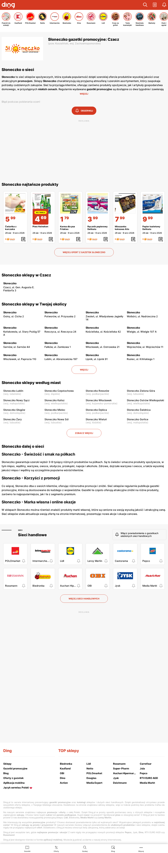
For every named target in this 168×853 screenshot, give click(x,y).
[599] (15, 203)
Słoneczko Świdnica (139, 409)
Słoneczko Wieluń (96, 419)
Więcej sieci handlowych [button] (84, 598)
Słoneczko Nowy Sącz (16, 400)
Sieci (20, 530)
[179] (70, 203)
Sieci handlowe (32, 535)
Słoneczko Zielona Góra (141, 390)
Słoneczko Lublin (13, 390)
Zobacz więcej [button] (84, 433)
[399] (97, 203)
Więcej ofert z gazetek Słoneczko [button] (84, 252)
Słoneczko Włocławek (99, 400)
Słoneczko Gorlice (137, 419)
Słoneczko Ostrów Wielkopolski (145, 400)
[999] (152, 203)
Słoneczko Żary (12, 419)
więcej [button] (84, 369)
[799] (125, 203)
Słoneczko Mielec (54, 409)
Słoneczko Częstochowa (59, 390)
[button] (145, 5)
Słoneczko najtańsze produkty (30, 184)
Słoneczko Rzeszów (97, 390)
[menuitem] (27, 848)
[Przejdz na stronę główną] (9, 5)
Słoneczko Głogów (14, 409)
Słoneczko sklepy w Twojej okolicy (34, 304)
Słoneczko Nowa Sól (56, 419)
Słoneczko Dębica (96, 409)
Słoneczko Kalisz (54, 400)
